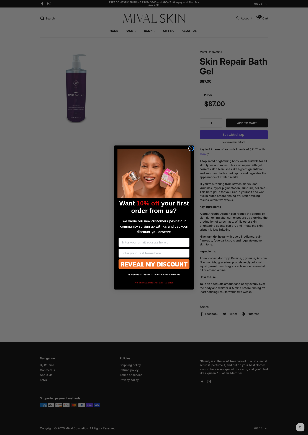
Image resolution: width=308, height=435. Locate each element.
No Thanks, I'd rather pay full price (154, 283)
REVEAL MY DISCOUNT (154, 264)
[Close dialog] (191, 148)
